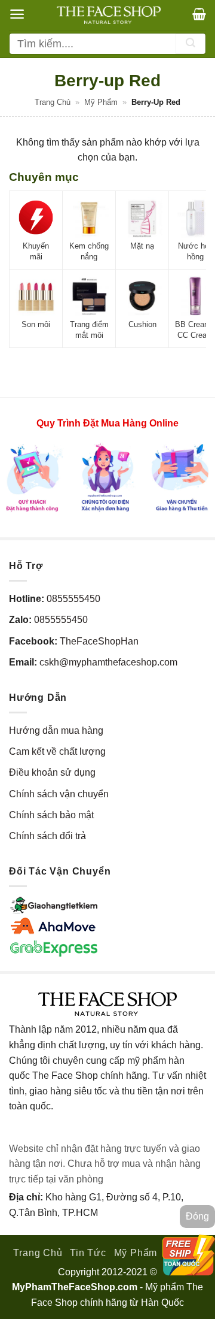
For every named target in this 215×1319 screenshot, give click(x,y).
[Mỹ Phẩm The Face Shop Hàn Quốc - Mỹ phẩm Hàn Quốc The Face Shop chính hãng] (108, 15)
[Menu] (17, 14)
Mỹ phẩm (101, 102)
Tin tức (88, 1253)
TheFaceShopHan (99, 641)
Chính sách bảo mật (51, 815)
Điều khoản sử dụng (52, 772)
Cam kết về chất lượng (57, 751)
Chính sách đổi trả (47, 836)
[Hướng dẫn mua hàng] (107, 477)
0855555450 (73, 599)
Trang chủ (52, 102)
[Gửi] (190, 44)
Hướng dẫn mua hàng (56, 730)
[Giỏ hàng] (199, 14)
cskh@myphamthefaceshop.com (108, 662)
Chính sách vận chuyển (59, 794)
